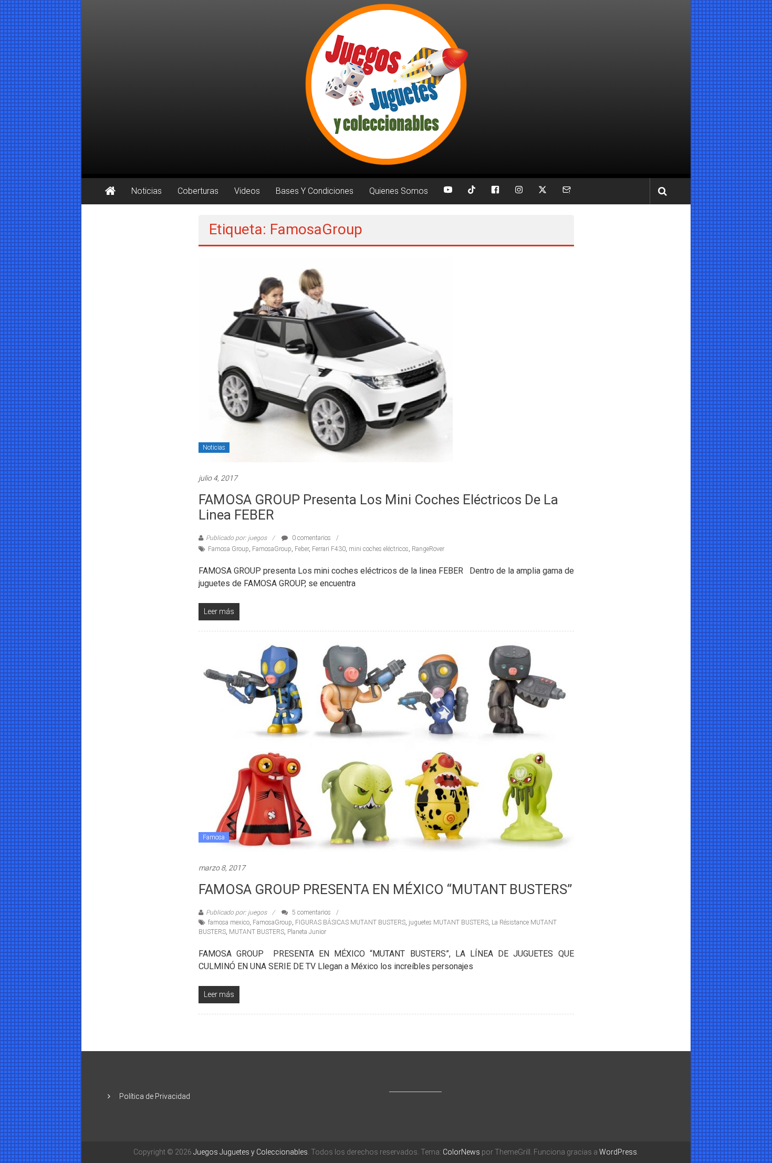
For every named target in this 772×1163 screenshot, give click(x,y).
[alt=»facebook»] (495, 191)
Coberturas (198, 191)
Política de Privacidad (154, 1096)
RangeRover (428, 549)
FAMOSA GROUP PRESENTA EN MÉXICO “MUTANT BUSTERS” (385, 889)
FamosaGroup (271, 549)
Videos (247, 191)
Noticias (146, 191)
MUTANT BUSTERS (256, 932)
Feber (302, 549)
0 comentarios (310, 538)
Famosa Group (228, 549)
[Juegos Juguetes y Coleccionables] (386, 87)
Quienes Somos (398, 191)
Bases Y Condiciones (314, 191)
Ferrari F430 (329, 549)
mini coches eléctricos (379, 549)
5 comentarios (310, 912)
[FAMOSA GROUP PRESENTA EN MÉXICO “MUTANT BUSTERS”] (386, 746)
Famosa (214, 837)
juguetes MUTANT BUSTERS (448, 922)
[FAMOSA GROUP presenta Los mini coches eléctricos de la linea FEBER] (326, 359)
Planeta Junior (306, 932)
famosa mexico (228, 922)
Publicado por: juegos (236, 538)
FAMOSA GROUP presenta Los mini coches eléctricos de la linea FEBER (378, 507)
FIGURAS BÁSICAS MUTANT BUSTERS (350, 922)
